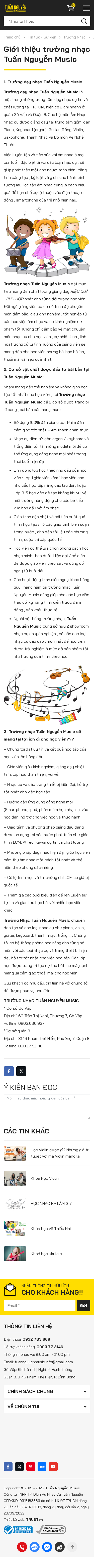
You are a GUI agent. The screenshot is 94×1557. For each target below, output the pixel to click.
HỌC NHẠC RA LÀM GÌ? (51, 1203)
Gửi (83, 1305)
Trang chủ (12, 37)
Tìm (84, 21)
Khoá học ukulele (46, 1253)
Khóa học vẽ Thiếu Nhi (51, 1228)
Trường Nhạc (74, 37)
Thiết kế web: (15, 1519)
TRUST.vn (34, 1519)
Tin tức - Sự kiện (42, 37)
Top (72, 1547)
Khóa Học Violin (45, 1178)
